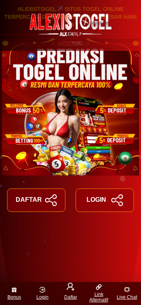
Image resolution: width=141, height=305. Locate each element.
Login (42, 297)
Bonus (14, 297)
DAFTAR (29, 199)
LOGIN (96, 199)
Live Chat (127, 297)
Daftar (70, 297)
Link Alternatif (98, 297)
